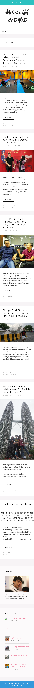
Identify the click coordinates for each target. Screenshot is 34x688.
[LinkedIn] (12, 2)
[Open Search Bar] (31, 31)
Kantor (15, 123)
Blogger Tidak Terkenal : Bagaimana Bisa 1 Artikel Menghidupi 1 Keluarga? (16, 313)
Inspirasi (10, 123)
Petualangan (13, 490)
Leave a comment (10, 374)
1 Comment (8, 554)
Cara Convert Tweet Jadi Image (19, 618)
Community (11, 205)
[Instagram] (16, 2)
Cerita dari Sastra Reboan (17, 504)
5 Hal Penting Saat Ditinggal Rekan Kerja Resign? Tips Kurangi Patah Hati (14, 223)
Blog (6, 123)
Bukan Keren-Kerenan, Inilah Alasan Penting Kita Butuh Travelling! (16, 389)
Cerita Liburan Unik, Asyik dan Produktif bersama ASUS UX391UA (16, 140)
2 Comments (9, 207)
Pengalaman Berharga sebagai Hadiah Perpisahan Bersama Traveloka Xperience (15, 58)
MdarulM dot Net (17, 16)
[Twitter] (20, 2)
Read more (9, 118)
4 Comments (9, 125)
